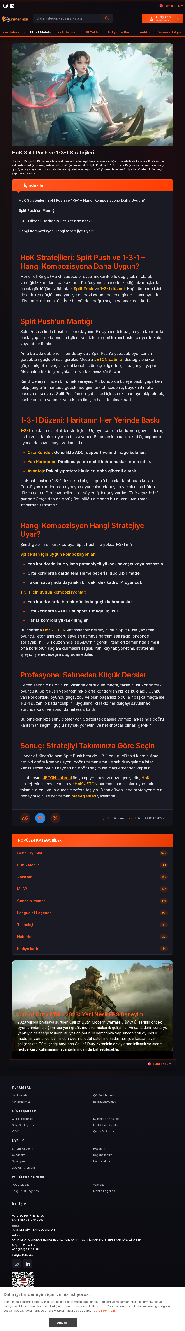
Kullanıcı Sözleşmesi (106, 1119)
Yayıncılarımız (21, 1101)
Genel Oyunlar (30, 853)
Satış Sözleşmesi (23, 1125)
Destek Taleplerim (24, 1167)
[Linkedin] (27, 1263)
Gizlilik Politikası (22, 1119)
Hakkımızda (20, 1095)
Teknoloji (25, 924)
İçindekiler (34, 185)
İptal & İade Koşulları (106, 1125)
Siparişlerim (19, 1161)
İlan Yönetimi (101, 1161)
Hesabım (99, 1148)
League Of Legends (25, 1191)
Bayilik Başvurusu (104, 1101)
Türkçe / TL (172, 5)
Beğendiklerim (102, 1155)
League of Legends (34, 912)
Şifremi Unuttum (22, 1148)
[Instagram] (16, 1263)
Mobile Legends (104, 1191)
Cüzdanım (18, 1155)
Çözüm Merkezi (103, 1095)
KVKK (15, 1131)
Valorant (24, 877)
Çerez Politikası (103, 1131)
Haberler (25, 936)
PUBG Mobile (28, 865)
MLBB (22, 889)
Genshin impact (31, 901)
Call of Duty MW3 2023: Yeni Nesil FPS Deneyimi (81, 1014)
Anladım (63, 1322)
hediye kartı (27, 948)
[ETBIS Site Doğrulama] (92, 1283)
